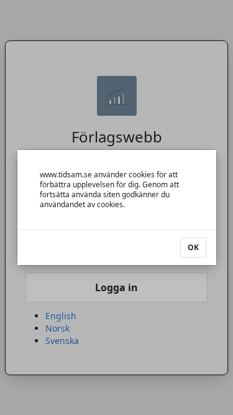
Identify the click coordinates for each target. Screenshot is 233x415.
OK (193, 247)
